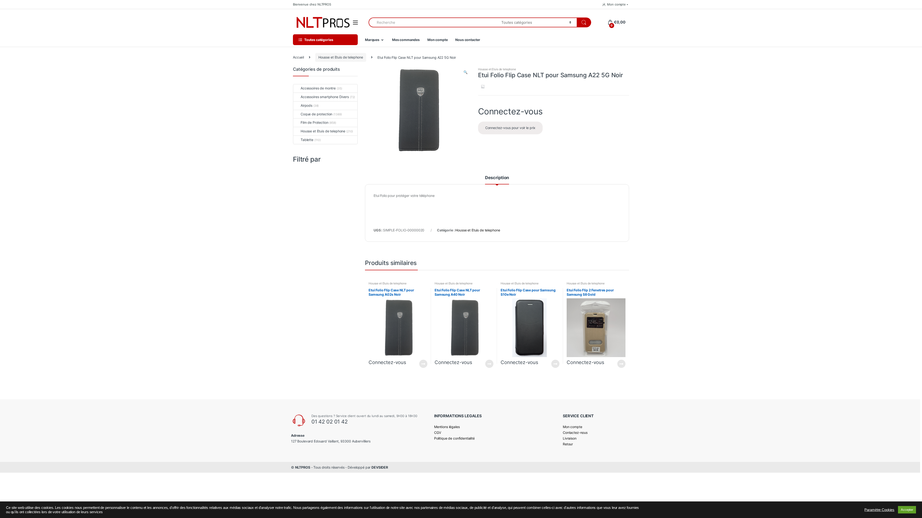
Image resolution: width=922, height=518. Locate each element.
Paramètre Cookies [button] (879, 510)
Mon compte (616, 4)
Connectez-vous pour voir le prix (510, 128)
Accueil (298, 57)
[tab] (497, 180)
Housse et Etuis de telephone (340, 57)
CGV (437, 432)
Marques (372, 40)
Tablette (307, 140)
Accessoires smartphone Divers (325, 97)
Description (497, 178)
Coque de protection (316, 114)
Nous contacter (467, 40)
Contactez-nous (575, 432)
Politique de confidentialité (454, 438)
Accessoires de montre (318, 88)
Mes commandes (406, 40)
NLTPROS (302, 467)
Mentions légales (447, 427)
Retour (568, 444)
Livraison (569, 438)
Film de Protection (314, 122)
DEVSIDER (379, 467)
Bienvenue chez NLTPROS (312, 4)
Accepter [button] (907, 510)
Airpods (306, 105)
